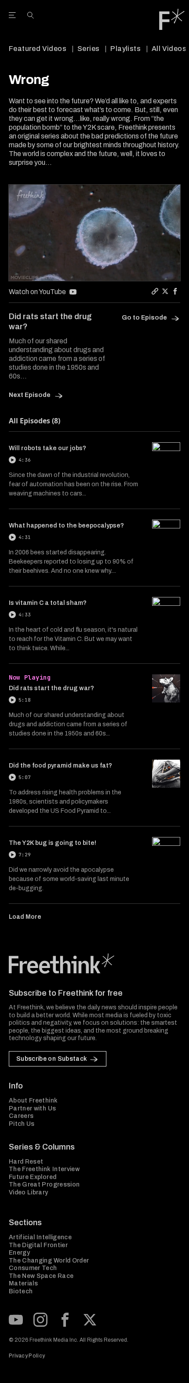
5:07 (24, 777)
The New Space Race (41, 1276)
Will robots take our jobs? (47, 448)
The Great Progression (44, 1184)
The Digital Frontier (38, 1245)
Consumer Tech (33, 1268)
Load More (25, 917)
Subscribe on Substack (51, 1058)
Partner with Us (32, 1108)
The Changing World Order (49, 1260)
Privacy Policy (27, 1356)
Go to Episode (145, 317)
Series (88, 48)
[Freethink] (172, 19)
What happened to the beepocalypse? (66, 525)
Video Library (28, 1192)
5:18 (24, 700)
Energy (19, 1252)
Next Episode (30, 395)
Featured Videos (37, 48)
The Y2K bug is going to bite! (52, 843)
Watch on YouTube (37, 291)
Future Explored (32, 1177)
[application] (94, 233)
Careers (21, 1116)
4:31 (24, 537)
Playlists (125, 48)
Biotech (21, 1291)
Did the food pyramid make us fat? (60, 765)
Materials (23, 1283)
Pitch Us (22, 1124)
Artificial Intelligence (40, 1237)
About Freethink (33, 1100)
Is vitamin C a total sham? (48, 603)
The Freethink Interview (44, 1169)
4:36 (24, 460)
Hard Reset (26, 1161)
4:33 (24, 614)
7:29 (24, 855)
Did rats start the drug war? (51, 688)
